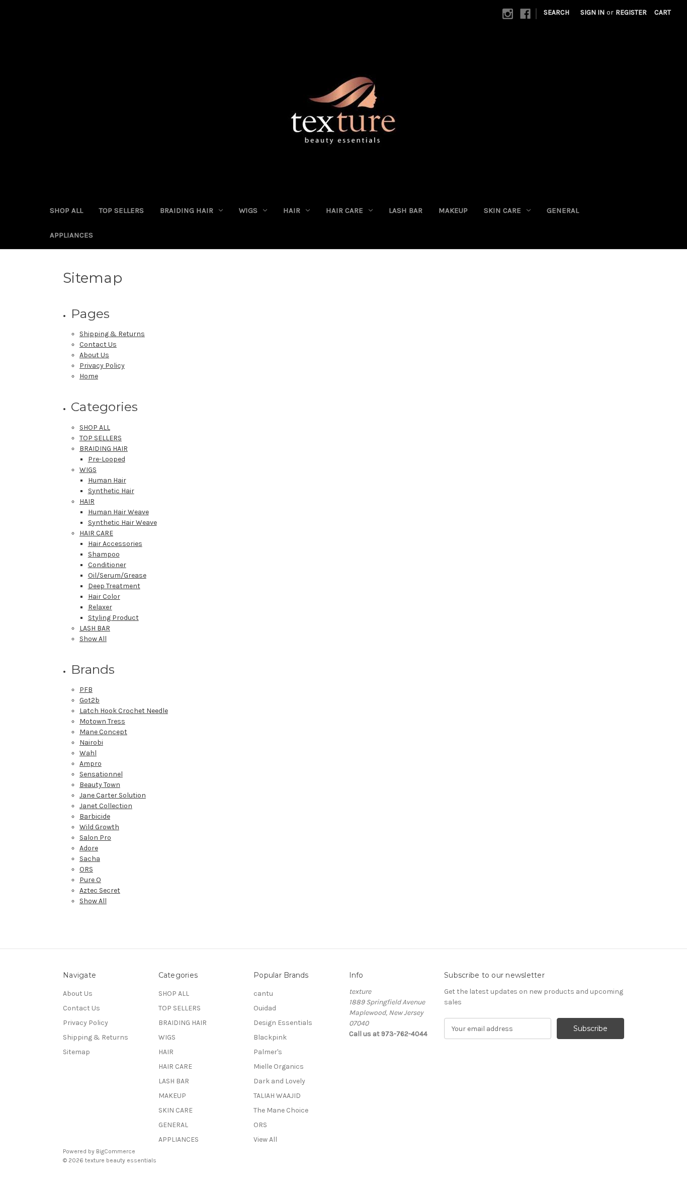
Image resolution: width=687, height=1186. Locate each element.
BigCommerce (115, 1151)
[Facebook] (525, 14)
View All (265, 1139)
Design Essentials (282, 1022)
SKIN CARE (502, 210)
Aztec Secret (99, 890)
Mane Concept (103, 732)
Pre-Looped (106, 459)
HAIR (291, 210)
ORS (86, 869)
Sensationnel (101, 774)
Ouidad (264, 1008)
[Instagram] (507, 14)
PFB (86, 689)
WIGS (248, 210)
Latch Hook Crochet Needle (123, 710)
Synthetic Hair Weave (122, 522)
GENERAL (563, 210)
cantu (263, 993)
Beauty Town (99, 784)
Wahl (88, 753)
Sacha (89, 858)
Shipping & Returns (112, 334)
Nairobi (91, 742)
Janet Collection (105, 806)
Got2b (89, 700)
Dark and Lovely (279, 1081)
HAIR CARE (344, 210)
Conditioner (107, 565)
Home (88, 376)
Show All (93, 639)
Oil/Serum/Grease (117, 575)
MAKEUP (453, 210)
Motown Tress (102, 721)
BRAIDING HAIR (186, 210)
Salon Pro (95, 837)
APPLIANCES (71, 235)
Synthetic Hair (111, 491)
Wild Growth (99, 827)
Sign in (592, 12)
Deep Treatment (114, 586)
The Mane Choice (280, 1110)
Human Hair (107, 480)
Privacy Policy (102, 365)
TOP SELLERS (121, 210)
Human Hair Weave (118, 512)
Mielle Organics (278, 1066)
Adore (88, 848)
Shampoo (104, 554)
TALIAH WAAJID (277, 1095)
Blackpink (270, 1037)
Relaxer (100, 607)
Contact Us (98, 344)
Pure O (90, 880)
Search (556, 12)
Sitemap (76, 1052)
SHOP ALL (66, 210)
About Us (94, 355)
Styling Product (113, 617)
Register (631, 12)
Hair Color (104, 596)
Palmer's (267, 1052)
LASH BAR (405, 210)
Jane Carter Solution (112, 795)
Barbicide (94, 816)
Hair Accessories (115, 543)
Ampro (90, 763)
